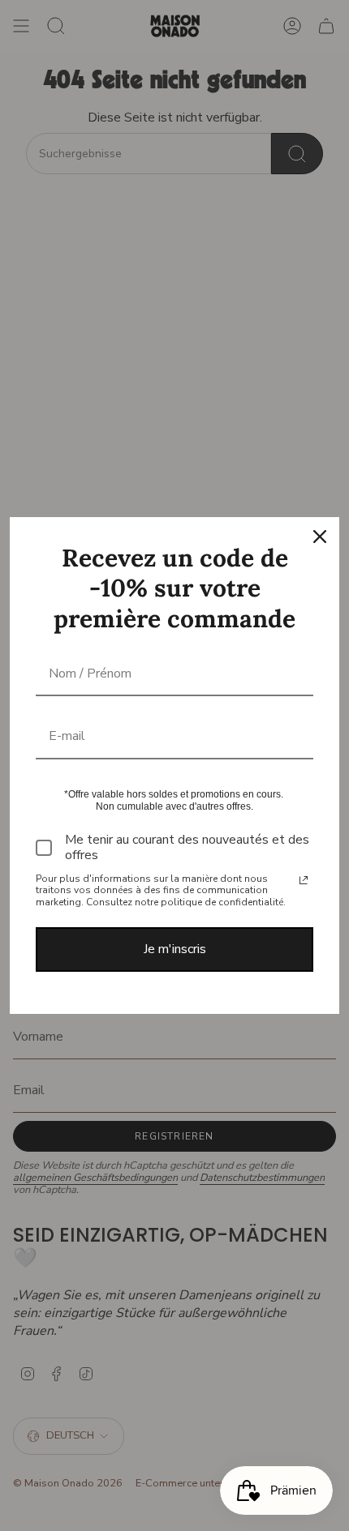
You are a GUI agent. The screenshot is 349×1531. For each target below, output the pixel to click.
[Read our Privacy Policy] (303, 880)
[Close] (319, 536)
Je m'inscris (175, 949)
